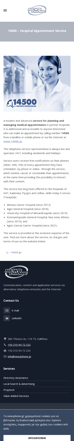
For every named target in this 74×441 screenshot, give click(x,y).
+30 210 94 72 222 (19, 344)
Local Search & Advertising (19, 384)
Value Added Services (16, 396)
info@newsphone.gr (19, 356)
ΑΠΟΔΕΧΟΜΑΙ (37, 438)
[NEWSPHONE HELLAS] (37, 10)
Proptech (8, 390)
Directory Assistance (15, 377)
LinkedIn (17, 318)
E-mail (15, 310)
